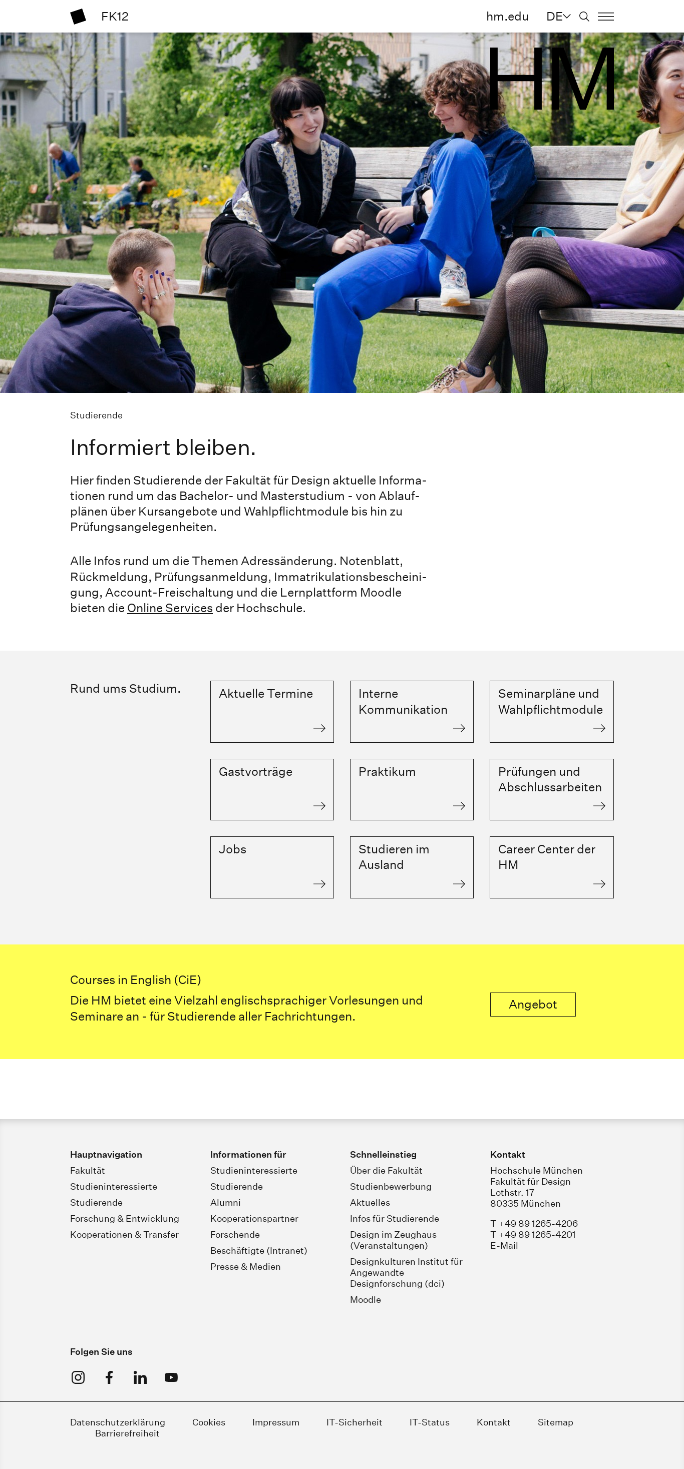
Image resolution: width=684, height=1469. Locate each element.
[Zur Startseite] (78, 17)
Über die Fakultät (386, 1170)
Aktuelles (370, 1202)
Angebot (533, 1004)
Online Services (170, 608)
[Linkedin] (140, 1377)
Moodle (365, 1299)
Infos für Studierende (394, 1218)
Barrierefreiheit (127, 1433)
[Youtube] (171, 1377)
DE (554, 16)
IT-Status (430, 1422)
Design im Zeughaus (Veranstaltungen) (393, 1240)
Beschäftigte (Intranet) (258, 1250)
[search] (584, 17)
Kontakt (494, 1422)
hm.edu (507, 16)
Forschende (235, 1234)
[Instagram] (78, 1377)
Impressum (275, 1422)
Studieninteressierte (113, 1186)
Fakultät (87, 1170)
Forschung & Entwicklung (124, 1218)
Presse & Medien (245, 1266)
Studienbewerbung (391, 1186)
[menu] (606, 17)
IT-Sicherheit (354, 1422)
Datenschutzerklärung (117, 1422)
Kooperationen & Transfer (124, 1234)
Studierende (96, 1202)
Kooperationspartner (254, 1218)
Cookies (208, 1422)
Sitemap (555, 1422)
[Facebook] (109, 1377)
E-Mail (504, 1245)
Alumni (225, 1202)
